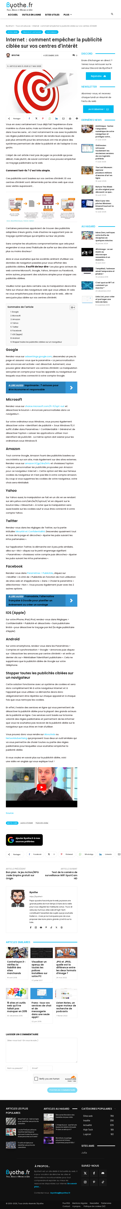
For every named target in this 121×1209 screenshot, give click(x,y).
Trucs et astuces (23, 26)
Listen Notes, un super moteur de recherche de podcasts (66, 1007)
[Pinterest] (43, 118)
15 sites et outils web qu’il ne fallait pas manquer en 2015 (17, 1007)
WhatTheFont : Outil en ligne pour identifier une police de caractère (28, 1121)
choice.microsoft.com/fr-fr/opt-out (44, 406)
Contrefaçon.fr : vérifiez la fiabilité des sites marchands (16, 967)
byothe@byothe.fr (60, 1192)
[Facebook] (29, 118)
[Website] (61, 927)
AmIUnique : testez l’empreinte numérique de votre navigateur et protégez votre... (104, 131)
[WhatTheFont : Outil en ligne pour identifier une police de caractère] (11, 1121)
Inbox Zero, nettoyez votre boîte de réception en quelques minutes (105, 236)
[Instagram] (36, 927)
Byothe (15, 55)
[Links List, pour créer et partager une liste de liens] (87, 299)
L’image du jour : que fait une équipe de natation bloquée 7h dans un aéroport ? (66, 1127)
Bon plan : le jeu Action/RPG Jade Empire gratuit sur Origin (22, 875)
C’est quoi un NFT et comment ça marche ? (104, 285)
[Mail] (41, 927)
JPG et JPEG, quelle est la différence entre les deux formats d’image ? (66, 967)
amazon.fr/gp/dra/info (37, 463)
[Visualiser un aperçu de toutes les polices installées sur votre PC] (41, 952)
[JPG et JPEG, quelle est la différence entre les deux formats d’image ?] (66, 952)
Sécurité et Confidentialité (30, 531)
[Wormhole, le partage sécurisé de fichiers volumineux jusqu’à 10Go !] (49, 1140)
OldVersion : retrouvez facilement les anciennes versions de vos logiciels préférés (104, 152)
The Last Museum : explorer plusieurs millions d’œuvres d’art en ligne (104, 172)
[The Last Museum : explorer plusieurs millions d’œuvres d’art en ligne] (87, 170)
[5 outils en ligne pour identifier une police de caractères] (11, 1145)
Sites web (12, 32)
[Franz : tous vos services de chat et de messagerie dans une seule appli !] (41, 993)
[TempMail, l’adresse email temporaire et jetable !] (87, 271)
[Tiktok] (103, 1182)
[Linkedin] (56, 118)
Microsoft (16, 315)
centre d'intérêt (26, 823)
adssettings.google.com (38, 356)
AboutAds (49, 734)
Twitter (15, 327)
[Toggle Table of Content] (71, 307)
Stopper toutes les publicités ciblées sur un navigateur (37, 342)
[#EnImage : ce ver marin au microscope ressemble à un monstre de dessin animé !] (87, 252)
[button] (112, 14)
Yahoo (15, 323)
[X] (36, 118)
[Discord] (103, 1173)
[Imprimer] (70, 118)
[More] (77, 118)
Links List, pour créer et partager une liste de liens (105, 299)
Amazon (16, 319)
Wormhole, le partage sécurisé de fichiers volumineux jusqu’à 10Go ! (65, 1140)
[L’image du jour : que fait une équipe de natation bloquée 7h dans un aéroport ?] (49, 1129)
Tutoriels (51, 32)
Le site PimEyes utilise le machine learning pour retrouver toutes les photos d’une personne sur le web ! (28, 1133)
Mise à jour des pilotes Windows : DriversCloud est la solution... (104, 205)
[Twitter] (85, 1173)
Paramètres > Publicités (40, 573)
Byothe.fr (10, 26)
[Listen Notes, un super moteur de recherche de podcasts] (66, 993)
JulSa (84, 1152)
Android (16, 338)
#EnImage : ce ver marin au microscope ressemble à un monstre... (104, 254)
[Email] (63, 118)
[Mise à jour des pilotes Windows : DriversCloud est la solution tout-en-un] (87, 203)
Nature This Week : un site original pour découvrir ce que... (104, 189)
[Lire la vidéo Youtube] (41, 787)
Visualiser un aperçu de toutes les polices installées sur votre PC (39, 969)
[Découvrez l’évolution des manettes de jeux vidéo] (49, 1117)
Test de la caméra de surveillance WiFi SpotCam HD (61, 875)
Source (10, 813)
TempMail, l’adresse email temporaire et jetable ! (105, 271)
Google (15, 312)
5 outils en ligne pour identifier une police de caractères (26, 1145)
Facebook (16, 330)
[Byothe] (8, 55)
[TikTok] (51, 927)
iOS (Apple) (17, 334)
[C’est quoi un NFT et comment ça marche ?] (87, 285)
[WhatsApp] (50, 118)
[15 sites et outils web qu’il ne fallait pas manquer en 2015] (17, 993)
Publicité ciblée (42, 823)
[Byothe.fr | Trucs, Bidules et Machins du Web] (23, 6)
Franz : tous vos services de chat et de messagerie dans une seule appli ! (41, 1010)
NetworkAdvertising (16, 738)
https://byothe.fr (36, 896)
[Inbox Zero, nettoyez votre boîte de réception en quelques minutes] (87, 235)
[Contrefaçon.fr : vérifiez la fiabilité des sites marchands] (17, 952)
